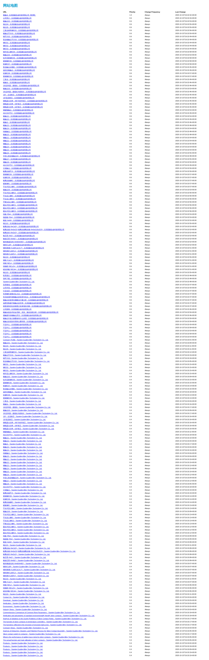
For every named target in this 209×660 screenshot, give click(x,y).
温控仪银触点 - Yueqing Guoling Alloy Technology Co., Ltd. (24, 392)
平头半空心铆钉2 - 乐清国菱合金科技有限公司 (20, 193)
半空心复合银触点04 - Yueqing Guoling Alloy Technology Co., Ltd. (27, 478)
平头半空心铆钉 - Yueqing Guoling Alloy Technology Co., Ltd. (25, 508)
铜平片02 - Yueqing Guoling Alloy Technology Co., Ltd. (23, 358)
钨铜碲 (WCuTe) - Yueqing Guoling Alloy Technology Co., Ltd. (25, 588)
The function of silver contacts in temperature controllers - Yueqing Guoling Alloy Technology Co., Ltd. (40, 622)
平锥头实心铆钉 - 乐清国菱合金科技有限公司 (20, 202)
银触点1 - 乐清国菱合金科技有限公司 (17, 116)
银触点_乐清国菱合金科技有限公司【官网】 (19, 15)
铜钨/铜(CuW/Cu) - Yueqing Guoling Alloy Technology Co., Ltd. (26, 573)
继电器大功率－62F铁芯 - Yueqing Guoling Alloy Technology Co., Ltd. (28, 429)
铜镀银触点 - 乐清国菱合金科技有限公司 (18, 110)
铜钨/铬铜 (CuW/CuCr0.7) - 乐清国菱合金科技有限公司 (23, 248)
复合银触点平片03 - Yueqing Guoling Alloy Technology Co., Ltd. (26, 361)
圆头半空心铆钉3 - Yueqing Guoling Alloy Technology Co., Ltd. (26, 533)
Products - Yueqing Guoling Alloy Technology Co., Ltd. (23, 643)
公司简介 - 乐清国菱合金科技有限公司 (17, 18)
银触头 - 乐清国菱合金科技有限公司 (16, 82)
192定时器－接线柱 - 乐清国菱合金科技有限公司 (21, 85)
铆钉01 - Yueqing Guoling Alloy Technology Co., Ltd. (22, 364)
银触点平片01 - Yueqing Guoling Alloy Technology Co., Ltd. (24, 355)
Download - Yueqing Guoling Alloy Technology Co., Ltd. (23, 600)
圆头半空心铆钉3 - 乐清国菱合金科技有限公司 (20, 211)
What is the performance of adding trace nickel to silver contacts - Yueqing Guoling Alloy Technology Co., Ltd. (43, 637)
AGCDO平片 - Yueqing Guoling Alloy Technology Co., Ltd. (24, 435)
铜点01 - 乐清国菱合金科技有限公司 (16, 223)
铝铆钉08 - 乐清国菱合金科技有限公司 (17, 73)
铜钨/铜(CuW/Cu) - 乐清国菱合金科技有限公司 (20, 251)
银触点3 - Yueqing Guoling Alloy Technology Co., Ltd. (22, 447)
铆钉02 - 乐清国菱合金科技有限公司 (16, 46)
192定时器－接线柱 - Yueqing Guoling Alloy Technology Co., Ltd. (27, 407)
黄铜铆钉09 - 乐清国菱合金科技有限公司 (18, 76)
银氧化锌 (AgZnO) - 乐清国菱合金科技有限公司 (21, 232)
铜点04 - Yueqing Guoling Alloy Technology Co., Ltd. (22, 346)
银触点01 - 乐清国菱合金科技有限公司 (17, 21)
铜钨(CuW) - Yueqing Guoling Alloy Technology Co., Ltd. (23, 566)
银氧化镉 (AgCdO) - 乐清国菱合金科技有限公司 (21, 226)
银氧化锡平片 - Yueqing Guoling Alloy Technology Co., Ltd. (24, 493)
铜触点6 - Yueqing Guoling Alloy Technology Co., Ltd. (22, 475)
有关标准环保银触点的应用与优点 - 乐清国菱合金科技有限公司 (26, 297)
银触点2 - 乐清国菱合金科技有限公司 (17, 119)
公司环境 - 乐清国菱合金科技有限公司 (17, 288)
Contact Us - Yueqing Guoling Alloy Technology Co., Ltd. (24, 597)
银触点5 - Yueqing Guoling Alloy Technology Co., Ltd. (22, 456)
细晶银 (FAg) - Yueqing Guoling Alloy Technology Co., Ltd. (24, 539)
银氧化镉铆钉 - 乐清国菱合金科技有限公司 (19, 180)
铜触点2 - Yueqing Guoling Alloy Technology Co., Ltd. (22, 462)
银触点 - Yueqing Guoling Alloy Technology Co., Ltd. (22, 444)
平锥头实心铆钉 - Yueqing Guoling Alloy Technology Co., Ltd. (25, 524)
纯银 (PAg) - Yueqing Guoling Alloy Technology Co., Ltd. (23, 536)
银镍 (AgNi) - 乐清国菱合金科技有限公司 (18, 220)
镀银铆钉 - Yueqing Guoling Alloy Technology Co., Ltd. (23, 505)
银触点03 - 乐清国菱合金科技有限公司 (17, 88)
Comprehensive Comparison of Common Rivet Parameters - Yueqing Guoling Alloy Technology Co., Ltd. (41, 612)
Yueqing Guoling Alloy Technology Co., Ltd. (19, 282)
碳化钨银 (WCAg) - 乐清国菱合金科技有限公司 (20, 269)
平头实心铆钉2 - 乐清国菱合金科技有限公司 (19, 199)
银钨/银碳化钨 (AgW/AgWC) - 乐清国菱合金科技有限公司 (24, 242)
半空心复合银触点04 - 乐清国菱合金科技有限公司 (21, 156)
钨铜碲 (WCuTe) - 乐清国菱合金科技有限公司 (20, 266)
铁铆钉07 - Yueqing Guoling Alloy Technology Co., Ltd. (23, 386)
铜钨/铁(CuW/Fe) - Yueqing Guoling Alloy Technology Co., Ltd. (26, 576)
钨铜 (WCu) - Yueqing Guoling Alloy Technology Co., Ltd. (24, 585)
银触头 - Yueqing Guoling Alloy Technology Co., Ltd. (22, 404)
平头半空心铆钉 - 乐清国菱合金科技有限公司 (20, 187)
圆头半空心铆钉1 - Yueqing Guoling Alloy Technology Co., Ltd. (26, 527)
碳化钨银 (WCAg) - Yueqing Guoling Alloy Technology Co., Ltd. (26, 591)
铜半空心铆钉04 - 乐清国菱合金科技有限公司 (20, 52)
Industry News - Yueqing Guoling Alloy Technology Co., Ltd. (25, 609)
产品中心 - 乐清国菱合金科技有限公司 (17, 324)
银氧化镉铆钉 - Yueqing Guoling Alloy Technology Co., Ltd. (24, 502)
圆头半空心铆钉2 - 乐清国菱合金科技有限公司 (20, 208)
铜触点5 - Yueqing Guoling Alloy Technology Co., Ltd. (22, 471)
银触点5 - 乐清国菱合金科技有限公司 (17, 134)
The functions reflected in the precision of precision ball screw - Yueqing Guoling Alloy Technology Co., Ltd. (42, 625)
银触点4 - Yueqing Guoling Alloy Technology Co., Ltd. (22, 450)
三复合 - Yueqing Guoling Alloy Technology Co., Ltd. (22, 401)
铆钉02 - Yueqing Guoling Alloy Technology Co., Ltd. (22, 367)
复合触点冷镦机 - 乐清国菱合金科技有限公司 (20, 67)
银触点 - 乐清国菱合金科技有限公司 (16, 122)
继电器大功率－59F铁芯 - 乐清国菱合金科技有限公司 (23, 104)
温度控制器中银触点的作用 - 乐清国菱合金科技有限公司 (24, 303)
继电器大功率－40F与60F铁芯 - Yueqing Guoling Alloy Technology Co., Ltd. (31, 422)
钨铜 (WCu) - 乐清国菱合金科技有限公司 (18, 263)
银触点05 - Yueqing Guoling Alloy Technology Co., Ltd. (23, 511)
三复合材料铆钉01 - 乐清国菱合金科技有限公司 (20, 30)
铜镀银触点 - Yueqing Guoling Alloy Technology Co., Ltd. (24, 432)
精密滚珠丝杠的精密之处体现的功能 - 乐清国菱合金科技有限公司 (27, 306)
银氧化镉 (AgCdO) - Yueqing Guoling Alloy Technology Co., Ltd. (26, 548)
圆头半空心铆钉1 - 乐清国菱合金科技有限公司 (20, 205)
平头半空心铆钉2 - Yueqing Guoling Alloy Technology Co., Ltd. (26, 514)
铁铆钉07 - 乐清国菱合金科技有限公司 (17, 64)
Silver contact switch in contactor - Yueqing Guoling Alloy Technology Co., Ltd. (32, 634)
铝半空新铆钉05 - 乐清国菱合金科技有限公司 (20, 58)
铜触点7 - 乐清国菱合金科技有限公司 (17, 159)
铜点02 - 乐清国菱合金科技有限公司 (16, 257)
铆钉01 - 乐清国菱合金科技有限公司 (16, 43)
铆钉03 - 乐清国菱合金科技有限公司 (16, 49)
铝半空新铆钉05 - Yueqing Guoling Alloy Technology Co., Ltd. (25, 380)
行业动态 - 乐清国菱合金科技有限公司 (17, 291)
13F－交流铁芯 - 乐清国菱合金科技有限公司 (19, 95)
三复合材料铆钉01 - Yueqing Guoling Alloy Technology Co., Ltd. (26, 352)
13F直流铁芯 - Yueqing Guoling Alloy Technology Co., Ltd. (24, 419)
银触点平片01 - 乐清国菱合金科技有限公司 (19, 33)
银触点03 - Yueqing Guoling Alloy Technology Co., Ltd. (23, 410)
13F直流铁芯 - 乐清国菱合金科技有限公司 (18, 98)
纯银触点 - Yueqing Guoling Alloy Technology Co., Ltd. (23, 453)
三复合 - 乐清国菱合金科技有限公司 (16, 79)
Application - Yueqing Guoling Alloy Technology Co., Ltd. (23, 603)
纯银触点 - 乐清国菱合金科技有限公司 (17, 131)
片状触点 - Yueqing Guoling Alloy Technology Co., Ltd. (23, 490)
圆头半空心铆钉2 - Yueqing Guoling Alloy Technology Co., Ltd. (26, 530)
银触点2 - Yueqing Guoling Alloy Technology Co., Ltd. (22, 441)
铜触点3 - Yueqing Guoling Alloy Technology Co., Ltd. (22, 465)
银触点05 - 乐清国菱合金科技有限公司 (17, 190)
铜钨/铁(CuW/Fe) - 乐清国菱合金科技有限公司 (20, 254)
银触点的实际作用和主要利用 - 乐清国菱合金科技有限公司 (25, 321)
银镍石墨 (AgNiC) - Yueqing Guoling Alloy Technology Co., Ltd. (26, 560)
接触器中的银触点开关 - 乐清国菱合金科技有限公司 (22, 315)
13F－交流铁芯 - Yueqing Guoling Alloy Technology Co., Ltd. (25, 416)
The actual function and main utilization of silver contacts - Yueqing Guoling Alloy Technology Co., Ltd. (40, 640)
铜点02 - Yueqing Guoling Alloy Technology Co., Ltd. (22, 579)
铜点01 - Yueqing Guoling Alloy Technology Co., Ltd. (22, 545)
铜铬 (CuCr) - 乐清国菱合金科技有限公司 (18, 260)
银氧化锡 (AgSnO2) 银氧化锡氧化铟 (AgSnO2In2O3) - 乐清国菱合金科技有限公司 (33, 229)
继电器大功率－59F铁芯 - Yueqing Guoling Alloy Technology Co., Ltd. (28, 426)
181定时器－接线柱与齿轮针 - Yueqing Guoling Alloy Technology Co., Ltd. (30, 413)
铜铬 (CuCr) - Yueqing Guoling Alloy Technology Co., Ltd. (24, 582)
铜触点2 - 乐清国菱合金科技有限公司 (17, 141)
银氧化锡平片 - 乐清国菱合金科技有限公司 (19, 171)
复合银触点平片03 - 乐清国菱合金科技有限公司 (20, 39)
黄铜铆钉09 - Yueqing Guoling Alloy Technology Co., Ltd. (24, 398)
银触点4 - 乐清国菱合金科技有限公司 (17, 128)
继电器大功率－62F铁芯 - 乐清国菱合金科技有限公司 (23, 107)
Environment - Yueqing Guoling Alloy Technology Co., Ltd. (24, 606)
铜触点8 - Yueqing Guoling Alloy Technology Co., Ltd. (22, 484)
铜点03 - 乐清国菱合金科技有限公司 (16, 272)
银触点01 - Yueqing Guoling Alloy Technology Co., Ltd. (23, 343)
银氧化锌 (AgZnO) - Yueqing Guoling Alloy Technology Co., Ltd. (26, 554)
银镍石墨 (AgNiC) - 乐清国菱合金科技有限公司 (20, 239)
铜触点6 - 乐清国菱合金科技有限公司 (17, 153)
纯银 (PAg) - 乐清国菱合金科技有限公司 (18, 214)
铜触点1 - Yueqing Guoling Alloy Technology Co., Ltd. (22, 459)
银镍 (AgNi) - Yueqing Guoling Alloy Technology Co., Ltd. (24, 542)
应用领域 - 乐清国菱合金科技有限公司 (17, 285)
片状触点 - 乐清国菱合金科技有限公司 (17, 168)
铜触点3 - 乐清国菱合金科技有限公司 (17, 144)
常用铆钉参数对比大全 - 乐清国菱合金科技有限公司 (22, 294)
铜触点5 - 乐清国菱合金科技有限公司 (17, 150)
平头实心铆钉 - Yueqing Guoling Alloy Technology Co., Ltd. (24, 517)
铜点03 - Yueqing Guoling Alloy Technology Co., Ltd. (22, 594)
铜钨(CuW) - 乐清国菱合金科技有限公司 (18, 245)
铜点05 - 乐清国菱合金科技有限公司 (16, 27)
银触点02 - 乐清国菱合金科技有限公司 (17, 55)
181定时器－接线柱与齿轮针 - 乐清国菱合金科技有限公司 (24, 92)
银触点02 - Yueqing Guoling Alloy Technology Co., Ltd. (23, 376)
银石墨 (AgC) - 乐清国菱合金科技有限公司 (19, 236)
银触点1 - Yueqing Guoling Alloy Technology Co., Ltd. (22, 438)
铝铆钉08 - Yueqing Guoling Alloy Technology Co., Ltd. (23, 395)
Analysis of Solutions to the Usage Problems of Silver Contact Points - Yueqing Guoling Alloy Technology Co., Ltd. (45, 619)
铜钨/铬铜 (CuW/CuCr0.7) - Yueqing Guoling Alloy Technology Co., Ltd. (29, 570)
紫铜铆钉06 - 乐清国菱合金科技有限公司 (18, 61)
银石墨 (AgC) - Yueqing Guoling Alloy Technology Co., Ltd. (24, 557)
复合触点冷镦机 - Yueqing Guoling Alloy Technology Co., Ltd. (25, 389)
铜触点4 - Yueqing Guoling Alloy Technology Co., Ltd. (22, 468)
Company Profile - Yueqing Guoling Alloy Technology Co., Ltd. (25, 340)
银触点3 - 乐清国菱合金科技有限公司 (17, 125)
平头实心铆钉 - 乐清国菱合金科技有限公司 (19, 196)
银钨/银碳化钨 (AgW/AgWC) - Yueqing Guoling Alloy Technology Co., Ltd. (30, 563)
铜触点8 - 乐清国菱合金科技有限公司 (17, 162)
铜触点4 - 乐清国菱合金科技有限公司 (17, 147)
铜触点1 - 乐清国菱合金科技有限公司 (17, 137)
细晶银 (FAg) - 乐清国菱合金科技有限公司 (18, 217)
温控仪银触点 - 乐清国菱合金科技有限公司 (19, 70)
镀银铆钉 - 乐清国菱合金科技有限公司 (17, 183)
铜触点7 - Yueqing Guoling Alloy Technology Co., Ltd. (22, 481)
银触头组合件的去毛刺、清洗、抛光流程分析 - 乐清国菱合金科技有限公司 (30, 312)
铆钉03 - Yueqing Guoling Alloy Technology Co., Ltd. (22, 370)
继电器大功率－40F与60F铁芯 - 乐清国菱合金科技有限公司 (25, 101)
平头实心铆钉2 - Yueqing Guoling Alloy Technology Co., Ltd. (25, 521)
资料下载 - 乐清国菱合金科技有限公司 (17, 278)
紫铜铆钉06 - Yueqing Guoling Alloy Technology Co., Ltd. (24, 383)
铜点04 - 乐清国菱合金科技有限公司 (16, 24)
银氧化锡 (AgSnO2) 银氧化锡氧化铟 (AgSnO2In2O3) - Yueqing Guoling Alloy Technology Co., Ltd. (39, 551)
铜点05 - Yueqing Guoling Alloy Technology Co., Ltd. (22, 349)
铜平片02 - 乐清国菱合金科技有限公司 (17, 36)
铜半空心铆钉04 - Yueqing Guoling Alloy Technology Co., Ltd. (25, 373)
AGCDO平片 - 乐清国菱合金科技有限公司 (18, 113)
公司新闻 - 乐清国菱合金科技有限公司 (17, 309)
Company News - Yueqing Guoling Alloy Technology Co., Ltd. (25, 628)
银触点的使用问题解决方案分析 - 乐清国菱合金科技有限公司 (25, 300)
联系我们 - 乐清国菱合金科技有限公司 (17, 275)
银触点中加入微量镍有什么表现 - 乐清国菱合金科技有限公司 (25, 318)
